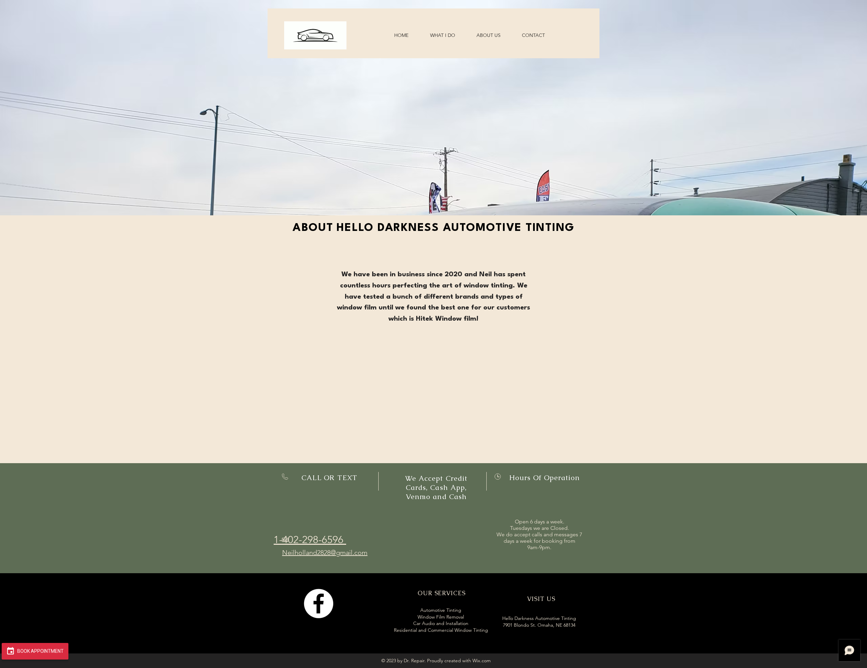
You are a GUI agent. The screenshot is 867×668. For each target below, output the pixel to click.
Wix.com (481, 661)
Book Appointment (40, 651)
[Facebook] (318, 603)
